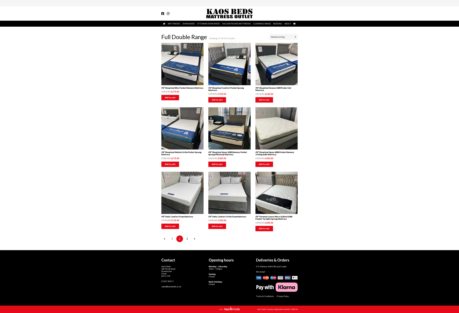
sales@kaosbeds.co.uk (171, 286)
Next (194, 238)
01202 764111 (167, 281)
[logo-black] (229, 13)
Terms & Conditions (265, 296)
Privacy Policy (283, 296)
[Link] (162, 13)
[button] (170, 97)
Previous (164, 238)
